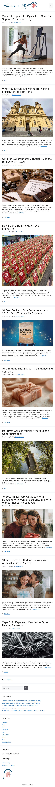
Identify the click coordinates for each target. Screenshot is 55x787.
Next (9, 679)
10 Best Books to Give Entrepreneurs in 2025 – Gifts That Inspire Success (25, 312)
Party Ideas (5, 734)
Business (6, 302)
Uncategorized (6, 742)
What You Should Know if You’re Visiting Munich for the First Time (25, 90)
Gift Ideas (7, 217)
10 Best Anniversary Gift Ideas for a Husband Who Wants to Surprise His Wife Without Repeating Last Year (26, 499)
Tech (3, 737)
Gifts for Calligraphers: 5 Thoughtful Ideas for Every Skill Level (20, 705)
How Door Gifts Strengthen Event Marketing (14, 708)
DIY (3, 727)
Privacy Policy (6, 763)
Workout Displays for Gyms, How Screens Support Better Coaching (26, 18)
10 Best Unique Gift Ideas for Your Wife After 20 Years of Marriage (25, 562)
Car (3, 725)
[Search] (26, 688)
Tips (5, 80)
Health (6, 672)
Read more (27, 76)
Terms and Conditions (8, 765)
